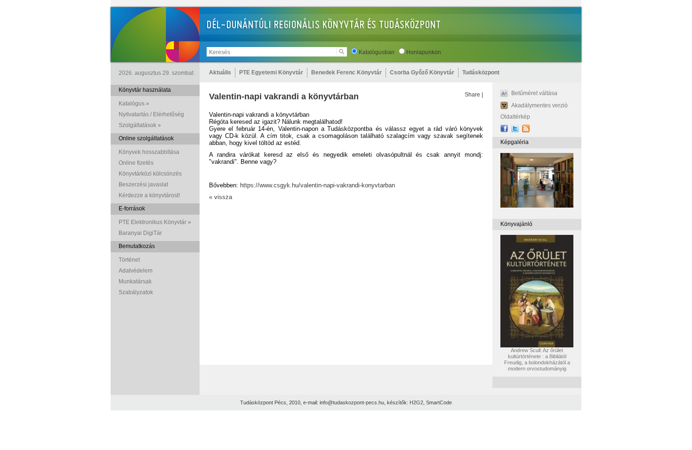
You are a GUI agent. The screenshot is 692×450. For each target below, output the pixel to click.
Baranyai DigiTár (140, 233)
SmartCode (439, 402)
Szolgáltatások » (140, 125)
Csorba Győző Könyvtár (422, 72)
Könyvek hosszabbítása (149, 152)
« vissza (220, 197)
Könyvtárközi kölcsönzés (150, 173)
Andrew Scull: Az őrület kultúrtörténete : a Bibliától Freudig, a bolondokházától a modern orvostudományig (537, 359)
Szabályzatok (136, 292)
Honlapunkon (423, 52)
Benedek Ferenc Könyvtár (346, 72)
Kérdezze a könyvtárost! (149, 195)
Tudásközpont (480, 72)
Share (472, 94)
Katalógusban (376, 52)
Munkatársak (135, 281)
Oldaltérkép (515, 116)
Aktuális (220, 72)
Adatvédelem (136, 270)
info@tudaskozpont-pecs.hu (352, 402)
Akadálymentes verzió (539, 105)
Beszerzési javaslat (143, 184)
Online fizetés (136, 163)
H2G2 (416, 402)
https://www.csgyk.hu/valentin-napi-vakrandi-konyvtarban (317, 185)
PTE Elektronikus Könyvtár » (155, 222)
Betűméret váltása (534, 93)
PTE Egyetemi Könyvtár (271, 72)
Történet (129, 260)
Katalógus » (134, 103)
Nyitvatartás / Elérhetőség (151, 114)
